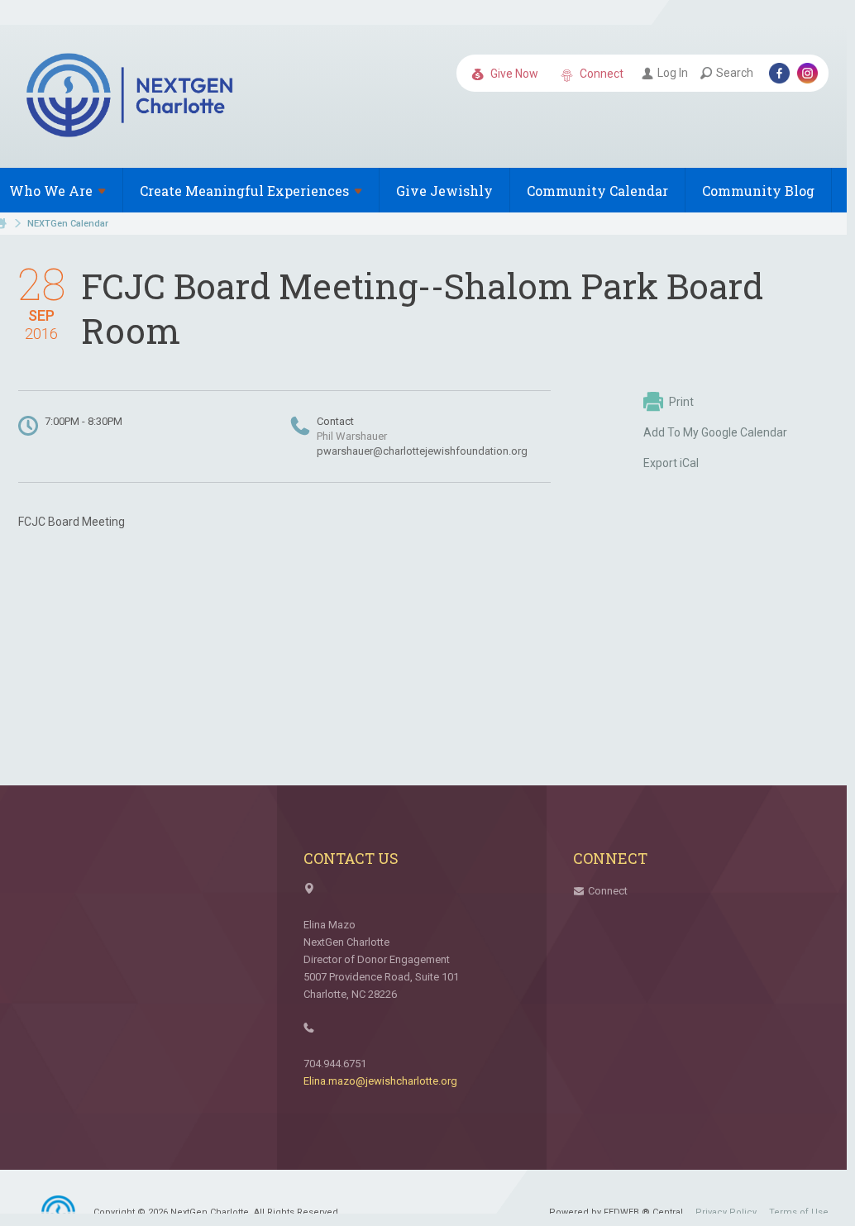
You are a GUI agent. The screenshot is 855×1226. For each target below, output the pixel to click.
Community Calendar (597, 190)
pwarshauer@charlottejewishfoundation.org (422, 451)
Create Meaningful (244, 190)
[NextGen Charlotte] (131, 98)
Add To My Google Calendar (715, 432)
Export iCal (671, 463)
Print (681, 401)
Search (734, 72)
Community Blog (758, 190)
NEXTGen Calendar (67, 223)
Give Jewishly (444, 190)
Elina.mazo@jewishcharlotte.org (380, 1081)
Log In (672, 72)
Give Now (513, 73)
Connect (600, 73)
